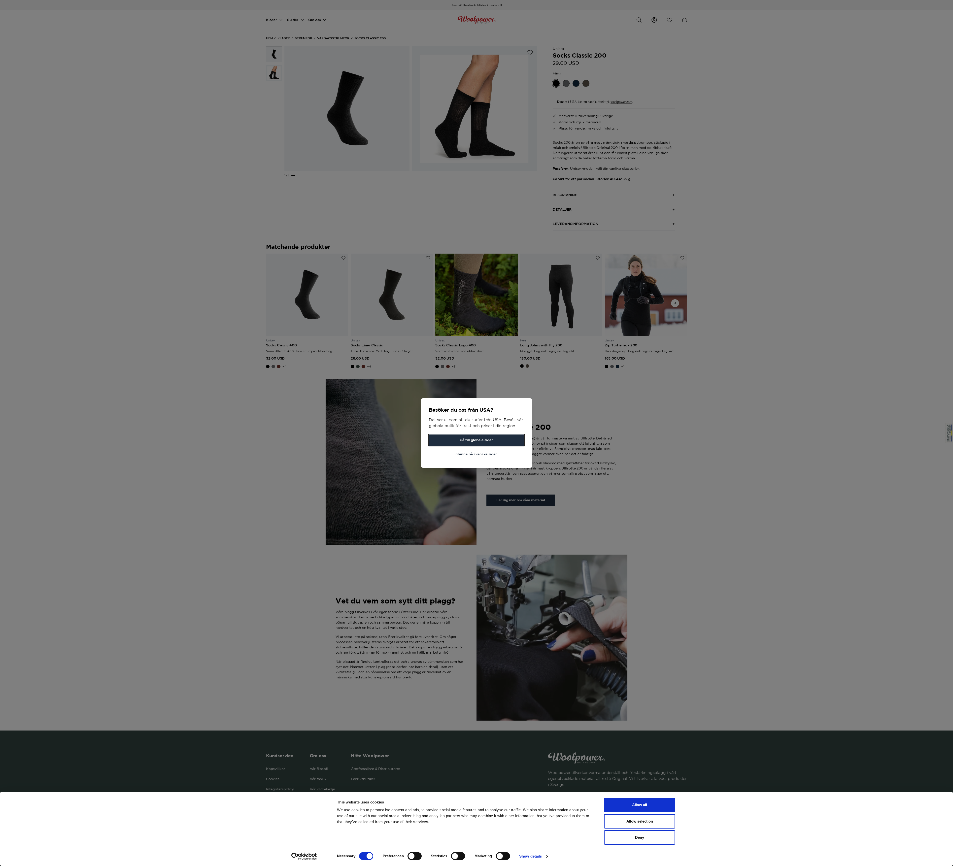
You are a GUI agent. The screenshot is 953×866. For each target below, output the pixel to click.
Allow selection (639, 821)
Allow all (639, 805)
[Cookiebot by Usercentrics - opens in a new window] (304, 856)
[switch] (415, 856)
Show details (530, 856)
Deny (639, 837)
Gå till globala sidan (477, 440)
